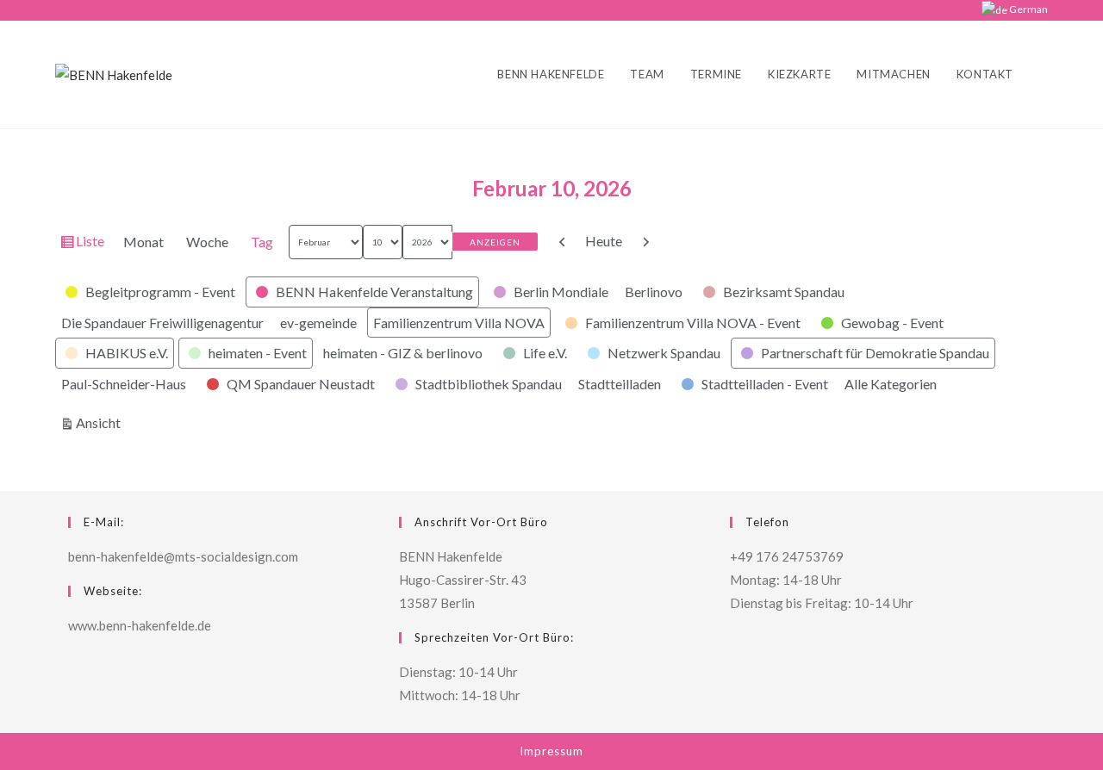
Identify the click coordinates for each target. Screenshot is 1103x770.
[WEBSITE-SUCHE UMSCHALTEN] (1043, 74)
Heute (603, 241)
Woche (207, 241)
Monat (143, 241)
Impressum (551, 751)
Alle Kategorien (890, 384)
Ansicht (101, 422)
